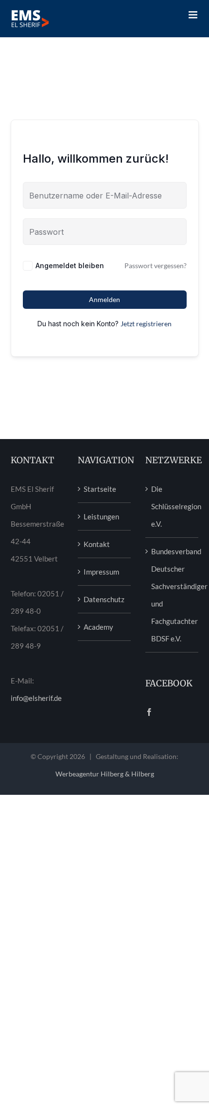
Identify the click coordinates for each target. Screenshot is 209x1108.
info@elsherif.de (36, 698)
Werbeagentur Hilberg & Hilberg (104, 774)
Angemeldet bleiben (69, 265)
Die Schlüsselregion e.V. (172, 506)
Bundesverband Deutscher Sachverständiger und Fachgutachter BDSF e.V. (172, 595)
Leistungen (101, 516)
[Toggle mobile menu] (194, 15)
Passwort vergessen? (155, 265)
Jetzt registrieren (146, 323)
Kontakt (97, 544)
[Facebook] (149, 712)
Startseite (100, 489)
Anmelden (104, 299)
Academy (98, 626)
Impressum (101, 571)
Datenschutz (104, 599)
